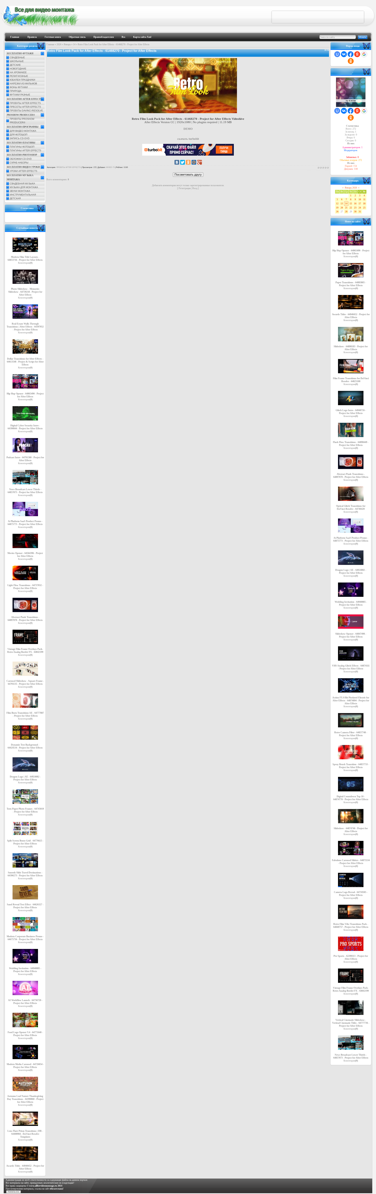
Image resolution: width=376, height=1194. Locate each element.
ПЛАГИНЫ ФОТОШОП (22, 146)
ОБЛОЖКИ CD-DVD (21, 159)
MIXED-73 (110, 167)
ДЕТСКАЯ (15, 198)
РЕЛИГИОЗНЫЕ (19, 76)
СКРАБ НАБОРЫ (19, 162)
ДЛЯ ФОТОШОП (18, 134)
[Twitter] (182, 162)
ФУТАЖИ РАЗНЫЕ (20, 94)
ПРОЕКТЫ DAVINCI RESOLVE (26, 110)
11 (364, 199)
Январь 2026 (351, 187)
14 (74, 44)
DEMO (188, 128)
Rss (123, 37)
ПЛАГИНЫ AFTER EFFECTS (25, 150)
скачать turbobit (188, 138)
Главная (14, 37)
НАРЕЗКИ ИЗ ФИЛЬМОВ (23, 83)
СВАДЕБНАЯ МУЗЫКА (22, 183)
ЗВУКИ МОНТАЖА (20, 191)
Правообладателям (103, 37)
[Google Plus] (199, 162)
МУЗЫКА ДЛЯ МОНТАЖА (24, 187)
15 (351, 203)
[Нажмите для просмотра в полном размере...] (188, 112)
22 (351, 207)
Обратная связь (77, 37)
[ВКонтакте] (176, 162)
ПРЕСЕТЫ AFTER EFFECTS (25, 107)
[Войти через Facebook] (350, 54)
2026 (59, 44)
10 (360, 199)
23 (355, 207)
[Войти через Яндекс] (357, 54)
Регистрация (185, 188)
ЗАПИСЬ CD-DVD (20, 138)
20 (342, 207)
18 (364, 203)
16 (355, 203)
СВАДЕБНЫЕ (17, 57)
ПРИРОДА (15, 91)
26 (337, 211)
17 (360, 203)
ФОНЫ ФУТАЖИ (19, 87)
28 (346, 211)
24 (360, 207)
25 (364, 207)
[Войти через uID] (337, 54)
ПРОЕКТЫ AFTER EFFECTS (25, 103)
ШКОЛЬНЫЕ (17, 61)
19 (337, 207)
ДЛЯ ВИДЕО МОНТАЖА (23, 131)
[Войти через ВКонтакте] (344, 54)
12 (337, 203)
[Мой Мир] (194, 162)
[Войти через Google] (364, 54)
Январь (67, 44)
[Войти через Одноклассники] (351, 61)
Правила (32, 37)
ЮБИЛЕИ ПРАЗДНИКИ (22, 79)
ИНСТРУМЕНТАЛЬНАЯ (23, 194)
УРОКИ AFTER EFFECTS (23, 171)
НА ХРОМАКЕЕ (18, 72)
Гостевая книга (53, 37)
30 (355, 211)
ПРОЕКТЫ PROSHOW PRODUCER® (22, 121)
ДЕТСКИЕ (15, 65)
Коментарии (25, 263)
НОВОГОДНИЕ (18, 68)
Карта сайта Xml (142, 37)
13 (342, 203)
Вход (194, 188)
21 (346, 207)
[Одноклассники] (188, 162)
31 (360, 211)
